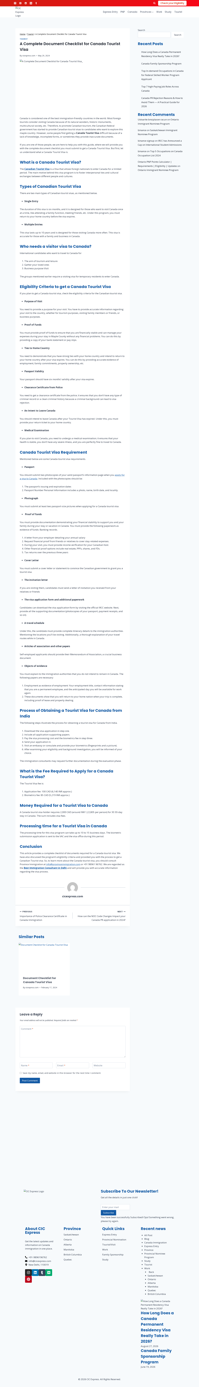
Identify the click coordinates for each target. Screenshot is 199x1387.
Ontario (68, 1239)
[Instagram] (15, 3)
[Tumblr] (36, 3)
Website (98, 1065)
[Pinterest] (20, 3)
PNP (122, 12)
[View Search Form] (154, 3)
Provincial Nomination (114, 1239)
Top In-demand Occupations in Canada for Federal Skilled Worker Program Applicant (162, 75)
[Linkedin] (25, 3)
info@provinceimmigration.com (63, 864)
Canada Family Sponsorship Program (161, 63)
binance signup (146, 140)
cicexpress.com (28, 55)
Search (141, 30)
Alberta (68, 1244)
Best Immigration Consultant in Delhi (45, 867)
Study (168, 12)
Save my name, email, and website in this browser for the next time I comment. (62, 1073)
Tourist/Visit (108, 1244)
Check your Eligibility (172, 3)
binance (142, 130)
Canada (132, 12)
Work (159, 12)
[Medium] (31, 3)
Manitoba (69, 1249)
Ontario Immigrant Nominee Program (158, 170)
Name (25, 1065)
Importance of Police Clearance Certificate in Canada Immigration (43, 915)
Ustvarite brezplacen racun (152, 119)
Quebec (68, 1259)
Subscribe (108, 1212)
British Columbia (73, 1254)
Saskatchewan (71, 1234)
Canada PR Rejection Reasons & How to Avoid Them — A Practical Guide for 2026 (162, 102)
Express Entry (110, 12)
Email (61, 1065)
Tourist (178, 12)
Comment (27, 1028)
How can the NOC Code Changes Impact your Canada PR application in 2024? (101, 915)
